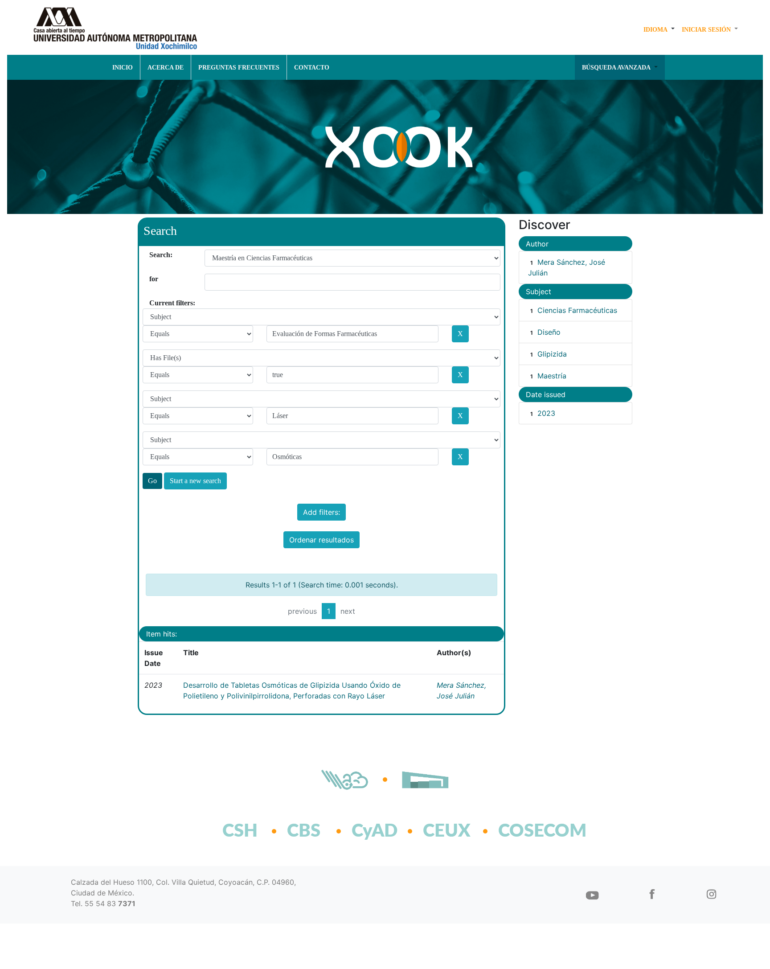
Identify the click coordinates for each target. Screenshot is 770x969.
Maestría (551, 375)
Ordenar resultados (321, 539)
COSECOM (523, 831)
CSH (240, 831)
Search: (152, 255)
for (152, 279)
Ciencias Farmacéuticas (577, 310)
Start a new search (195, 480)
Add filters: (321, 512)
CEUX (447, 831)
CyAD (374, 831)
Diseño (549, 332)
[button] (659, 29)
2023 (546, 413)
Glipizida (552, 353)
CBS (303, 831)
